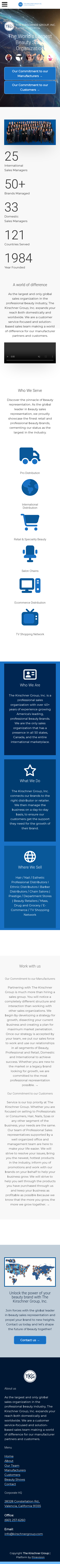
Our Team (11, 1465)
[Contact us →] (30, 1343)
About (8, 1461)
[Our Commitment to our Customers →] (30, 93)
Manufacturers (15, 1470)
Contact (10, 1484)
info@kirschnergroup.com (23, 1534)
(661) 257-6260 (14, 1520)
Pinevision (38, 1557)
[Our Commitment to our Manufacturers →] (30, 79)
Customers (12, 1474)
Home (9, 1456)
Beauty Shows (14, 1479)
